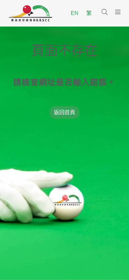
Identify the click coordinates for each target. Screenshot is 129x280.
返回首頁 (64, 112)
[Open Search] (104, 12)
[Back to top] (112, 264)
